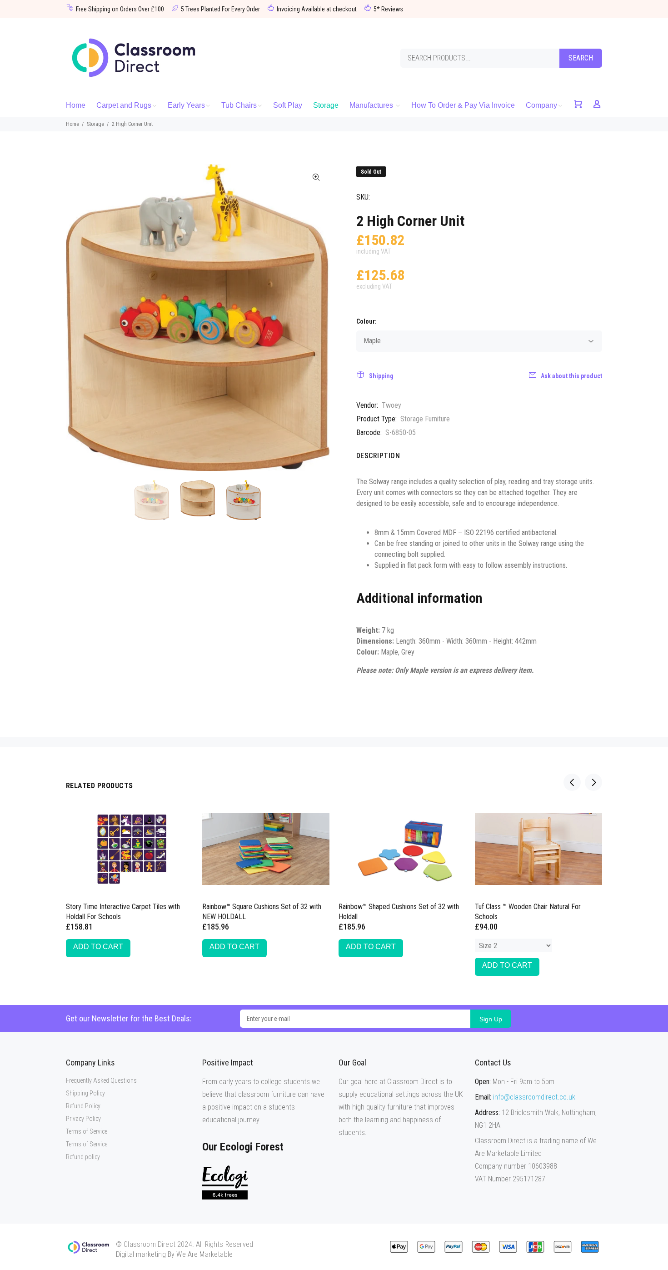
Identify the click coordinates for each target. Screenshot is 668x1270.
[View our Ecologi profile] (225, 1182)
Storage (95, 124)
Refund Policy (83, 1106)
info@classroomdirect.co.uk (534, 1097)
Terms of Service (86, 1131)
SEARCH (580, 58)
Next (316, 317)
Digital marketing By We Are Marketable (174, 1254)
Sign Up (490, 1019)
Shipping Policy (85, 1093)
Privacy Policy (83, 1118)
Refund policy (83, 1156)
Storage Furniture (425, 419)
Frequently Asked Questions (101, 1080)
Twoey (391, 405)
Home (72, 124)
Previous (79, 317)
